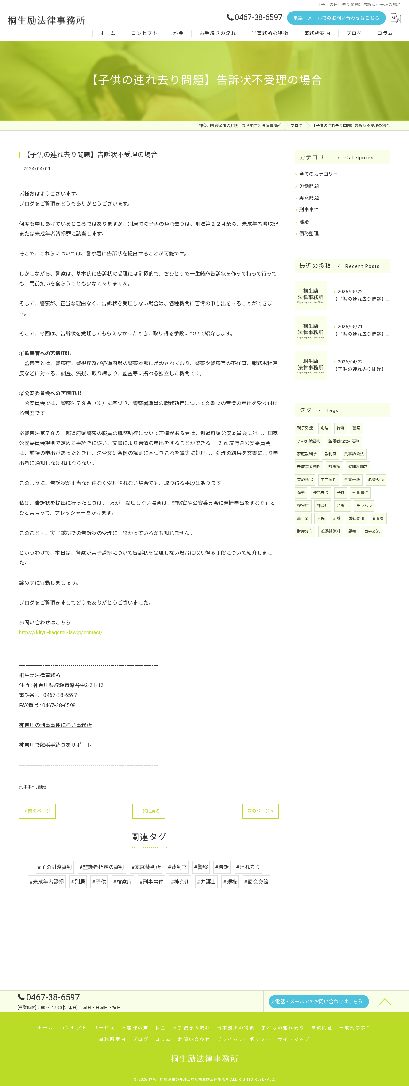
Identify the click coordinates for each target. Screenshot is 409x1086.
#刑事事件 (151, 882)
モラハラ (364, 506)
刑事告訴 (352, 480)
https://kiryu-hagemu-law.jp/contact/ (61, 632)
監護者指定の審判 (344, 441)
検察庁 (303, 506)
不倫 (321, 518)
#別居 (78, 882)
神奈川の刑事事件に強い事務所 (55, 725)
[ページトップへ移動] (385, 1001)
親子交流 (305, 428)
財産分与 (305, 531)
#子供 (99, 882)
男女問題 (309, 198)
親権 (352, 531)
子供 (340, 492)
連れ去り (321, 492)
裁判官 (330, 454)
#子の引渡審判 (54, 867)
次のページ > (260, 811)
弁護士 (343, 506)
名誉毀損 (376, 480)
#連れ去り (248, 867)
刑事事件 (27, 787)
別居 (324, 428)
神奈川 (323, 506)
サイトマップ (294, 1039)
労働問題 (309, 186)
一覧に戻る (148, 811)
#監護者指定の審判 (101, 867)
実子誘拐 (328, 480)
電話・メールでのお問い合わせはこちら (336, 17)
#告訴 (222, 867)
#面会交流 (256, 882)
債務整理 (309, 234)
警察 (356, 428)
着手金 (303, 518)
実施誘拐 (305, 480)
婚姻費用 (356, 518)
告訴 (340, 428)
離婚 (42, 787)
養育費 (378, 518)
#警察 (201, 867)
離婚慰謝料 (330, 531)
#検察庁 (122, 882)
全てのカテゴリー (318, 174)
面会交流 (372, 531)
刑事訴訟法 (354, 454)
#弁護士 (206, 882)
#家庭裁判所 (146, 867)
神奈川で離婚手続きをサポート (55, 745)
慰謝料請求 (358, 467)
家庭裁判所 (307, 454)
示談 (336, 518)
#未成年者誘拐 (46, 882)
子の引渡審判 (308, 441)
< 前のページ (37, 811)
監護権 (334, 467)
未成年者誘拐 (308, 467)
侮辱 (301, 492)
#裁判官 (177, 867)
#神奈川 (180, 882)
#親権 (230, 882)
